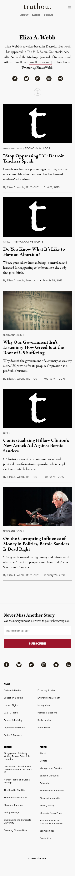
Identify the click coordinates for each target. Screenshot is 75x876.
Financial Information (50, 798)
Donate (43, 760)
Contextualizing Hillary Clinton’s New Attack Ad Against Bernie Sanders (36, 445)
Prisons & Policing (13, 720)
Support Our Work (49, 775)
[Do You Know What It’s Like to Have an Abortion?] (37, 217)
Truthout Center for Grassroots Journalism (51, 822)
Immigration (44, 705)
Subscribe (45, 783)
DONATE (48, 15)
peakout (32, 280)
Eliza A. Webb (15, 187)
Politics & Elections (47, 712)
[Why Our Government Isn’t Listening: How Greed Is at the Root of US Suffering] (37, 310)
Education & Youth (13, 697)
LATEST (36, 15)
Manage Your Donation (51, 768)
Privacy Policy (47, 805)
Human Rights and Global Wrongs (17, 781)
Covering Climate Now (15, 830)
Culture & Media (12, 690)
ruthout (32, 187)
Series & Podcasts (13, 735)
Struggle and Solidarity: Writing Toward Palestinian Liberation (17, 756)
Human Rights (11, 705)
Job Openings (47, 831)
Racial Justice (45, 720)
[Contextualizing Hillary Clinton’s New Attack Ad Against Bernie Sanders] (37, 408)
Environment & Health (49, 697)
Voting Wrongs (11, 812)
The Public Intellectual (15, 797)
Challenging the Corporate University (17, 821)
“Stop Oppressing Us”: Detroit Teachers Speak (33, 159)
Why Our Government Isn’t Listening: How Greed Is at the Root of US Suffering (33, 347)
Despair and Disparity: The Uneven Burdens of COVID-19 (18, 769)
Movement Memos (13, 805)
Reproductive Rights (28, 242)
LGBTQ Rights (11, 712)
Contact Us (45, 838)
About (43, 753)
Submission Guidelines (52, 790)
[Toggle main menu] (70, 7)
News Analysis (12, 148)
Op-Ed (6, 242)
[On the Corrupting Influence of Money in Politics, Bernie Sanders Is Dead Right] (37, 506)
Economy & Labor (37, 148)
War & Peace (44, 727)
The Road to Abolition (15, 790)
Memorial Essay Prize (51, 813)
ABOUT (24, 15)
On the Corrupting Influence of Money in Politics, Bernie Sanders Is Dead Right (36, 544)
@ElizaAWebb (43, 67)
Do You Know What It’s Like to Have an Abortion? (34, 252)
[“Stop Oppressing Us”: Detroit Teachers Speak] (37, 123)
